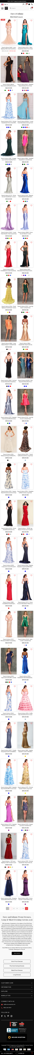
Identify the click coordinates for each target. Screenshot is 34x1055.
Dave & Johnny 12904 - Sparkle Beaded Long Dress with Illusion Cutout (25, 566)
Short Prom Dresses (17, 961)
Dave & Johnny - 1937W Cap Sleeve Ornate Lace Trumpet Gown (25, 529)
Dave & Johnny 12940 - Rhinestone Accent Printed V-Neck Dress (8, 714)
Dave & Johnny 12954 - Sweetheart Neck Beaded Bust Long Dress (25, 677)
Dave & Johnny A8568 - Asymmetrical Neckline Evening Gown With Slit (9, 85)
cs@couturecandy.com (9, 1004)
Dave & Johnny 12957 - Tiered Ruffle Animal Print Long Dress (25, 455)
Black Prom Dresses (17, 970)
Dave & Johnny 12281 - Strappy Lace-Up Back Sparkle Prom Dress (8, 159)
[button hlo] (8, 53)
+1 (28, 275)
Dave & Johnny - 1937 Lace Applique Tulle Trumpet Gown (8, 862)
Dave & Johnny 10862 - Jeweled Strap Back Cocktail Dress (25, 159)
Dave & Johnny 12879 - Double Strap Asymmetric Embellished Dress (8, 751)
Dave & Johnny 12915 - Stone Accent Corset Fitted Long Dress (25, 899)
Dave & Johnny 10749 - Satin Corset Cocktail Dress (25, 640)
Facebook (1, 1016)
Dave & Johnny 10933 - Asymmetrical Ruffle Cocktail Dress (8, 677)
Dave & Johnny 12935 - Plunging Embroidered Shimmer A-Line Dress (9, 899)
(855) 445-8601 (7, 1007)
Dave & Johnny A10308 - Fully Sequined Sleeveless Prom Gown (25, 381)
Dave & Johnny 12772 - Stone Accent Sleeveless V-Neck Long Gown (25, 603)
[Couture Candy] (6, 8)
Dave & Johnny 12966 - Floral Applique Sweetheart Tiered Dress (9, 307)
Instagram (11, 1016)
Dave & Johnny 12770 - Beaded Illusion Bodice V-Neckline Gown (9, 825)
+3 (28, 534)
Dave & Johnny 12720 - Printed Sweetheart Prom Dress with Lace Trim (8, 122)
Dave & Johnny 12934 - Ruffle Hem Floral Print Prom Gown (25, 714)
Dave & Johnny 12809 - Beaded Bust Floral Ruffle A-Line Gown (9, 788)
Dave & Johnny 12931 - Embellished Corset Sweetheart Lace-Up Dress (9, 270)
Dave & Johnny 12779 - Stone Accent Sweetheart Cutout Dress (9, 196)
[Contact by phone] (32, 4)
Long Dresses (17, 974)
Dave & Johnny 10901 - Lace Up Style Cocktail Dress (25, 307)
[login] (23, 4)
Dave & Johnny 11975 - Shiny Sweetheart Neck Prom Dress (25, 48)
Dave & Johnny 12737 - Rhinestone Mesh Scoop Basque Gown (9, 640)
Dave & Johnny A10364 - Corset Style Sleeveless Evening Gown (25, 122)
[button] (7, 908)
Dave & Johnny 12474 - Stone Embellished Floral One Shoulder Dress (8, 529)
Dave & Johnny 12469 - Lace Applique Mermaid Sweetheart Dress (8, 48)
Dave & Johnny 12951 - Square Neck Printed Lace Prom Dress (8, 492)
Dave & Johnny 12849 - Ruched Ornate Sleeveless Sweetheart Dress (8, 381)
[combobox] (19, 8)
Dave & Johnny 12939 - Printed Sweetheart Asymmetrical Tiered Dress (25, 862)
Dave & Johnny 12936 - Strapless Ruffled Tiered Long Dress (25, 492)
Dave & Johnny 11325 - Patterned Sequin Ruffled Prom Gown (8, 455)
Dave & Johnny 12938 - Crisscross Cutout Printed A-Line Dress (9, 566)
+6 (28, 127)
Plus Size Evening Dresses (17, 966)
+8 (28, 53)
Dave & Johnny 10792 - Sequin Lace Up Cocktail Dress (25, 825)
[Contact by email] (29, 4)
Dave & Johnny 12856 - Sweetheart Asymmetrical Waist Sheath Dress (25, 344)
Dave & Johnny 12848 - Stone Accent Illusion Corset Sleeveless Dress (25, 233)
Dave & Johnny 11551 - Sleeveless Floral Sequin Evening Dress (25, 270)
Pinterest (8, 1016)
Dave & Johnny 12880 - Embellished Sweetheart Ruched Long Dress (9, 603)
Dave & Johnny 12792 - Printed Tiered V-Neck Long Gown (25, 788)
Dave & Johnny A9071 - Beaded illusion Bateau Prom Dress (25, 85)
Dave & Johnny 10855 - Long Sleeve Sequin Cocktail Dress (8, 344)
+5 (12, 90)
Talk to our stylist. (20, 1)
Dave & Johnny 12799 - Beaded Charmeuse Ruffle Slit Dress (8, 418)
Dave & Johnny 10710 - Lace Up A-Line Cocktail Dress (25, 418)
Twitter (5, 1016)
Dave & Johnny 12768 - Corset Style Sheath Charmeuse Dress (9, 233)
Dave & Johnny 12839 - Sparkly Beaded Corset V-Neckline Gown (25, 751)
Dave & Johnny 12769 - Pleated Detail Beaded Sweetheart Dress (25, 196)
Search (10, 8)
